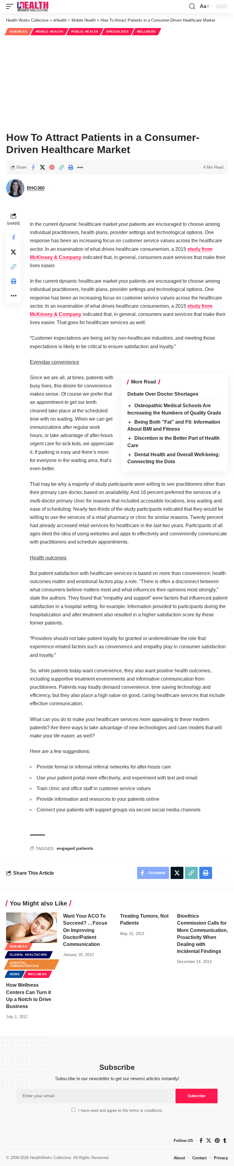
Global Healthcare (29, 954)
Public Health (84, 31)
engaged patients (75, 848)
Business (18, 31)
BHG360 (35, 188)
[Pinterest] (217, 1140)
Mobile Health (49, 31)
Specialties (117, 31)
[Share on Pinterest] (52, 167)
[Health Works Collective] (32, 6)
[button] (11, 6)
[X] (209, 1140)
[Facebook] (201, 1140)
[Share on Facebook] (33, 167)
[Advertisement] (117, 82)
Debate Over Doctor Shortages (162, 394)
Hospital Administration (24, 964)
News (15, 974)
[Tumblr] (225, 1140)
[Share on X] (42, 167)
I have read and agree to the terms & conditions (120, 1110)
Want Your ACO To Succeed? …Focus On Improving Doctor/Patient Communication (85, 930)
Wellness (146, 31)
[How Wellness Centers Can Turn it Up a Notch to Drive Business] (31, 927)
